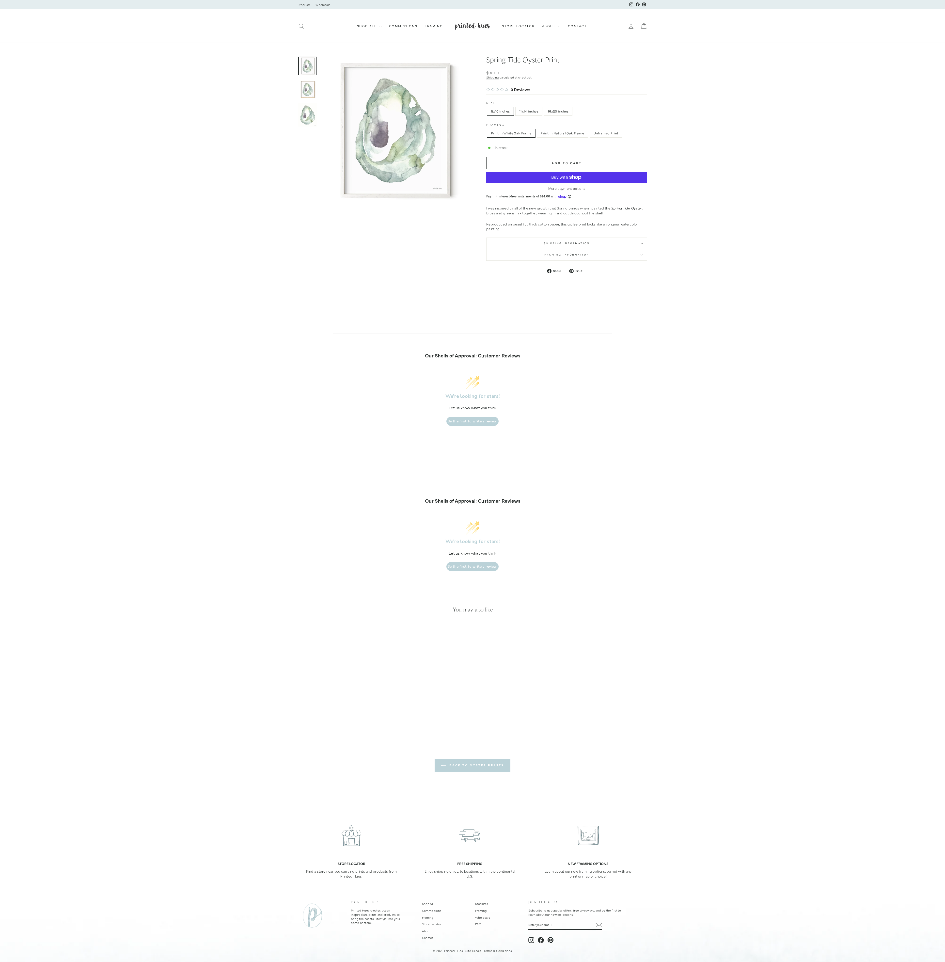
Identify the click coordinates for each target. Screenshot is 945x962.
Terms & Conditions (498, 951)
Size (490, 103)
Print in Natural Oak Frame (562, 133)
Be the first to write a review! (472, 421)
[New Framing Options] (588, 835)
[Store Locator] (351, 835)
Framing (434, 26)
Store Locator (518, 26)
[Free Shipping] (470, 835)
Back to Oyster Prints (476, 765)
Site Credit (473, 951)
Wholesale (323, 5)
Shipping (492, 77)
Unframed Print (606, 133)
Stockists (304, 5)
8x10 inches (500, 111)
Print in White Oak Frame (511, 133)
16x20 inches (558, 111)
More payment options (566, 188)
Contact (577, 26)
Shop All (367, 26)
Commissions (403, 26)
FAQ (478, 924)
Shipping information (567, 243)
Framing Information (566, 254)
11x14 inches (528, 111)
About (549, 26)
